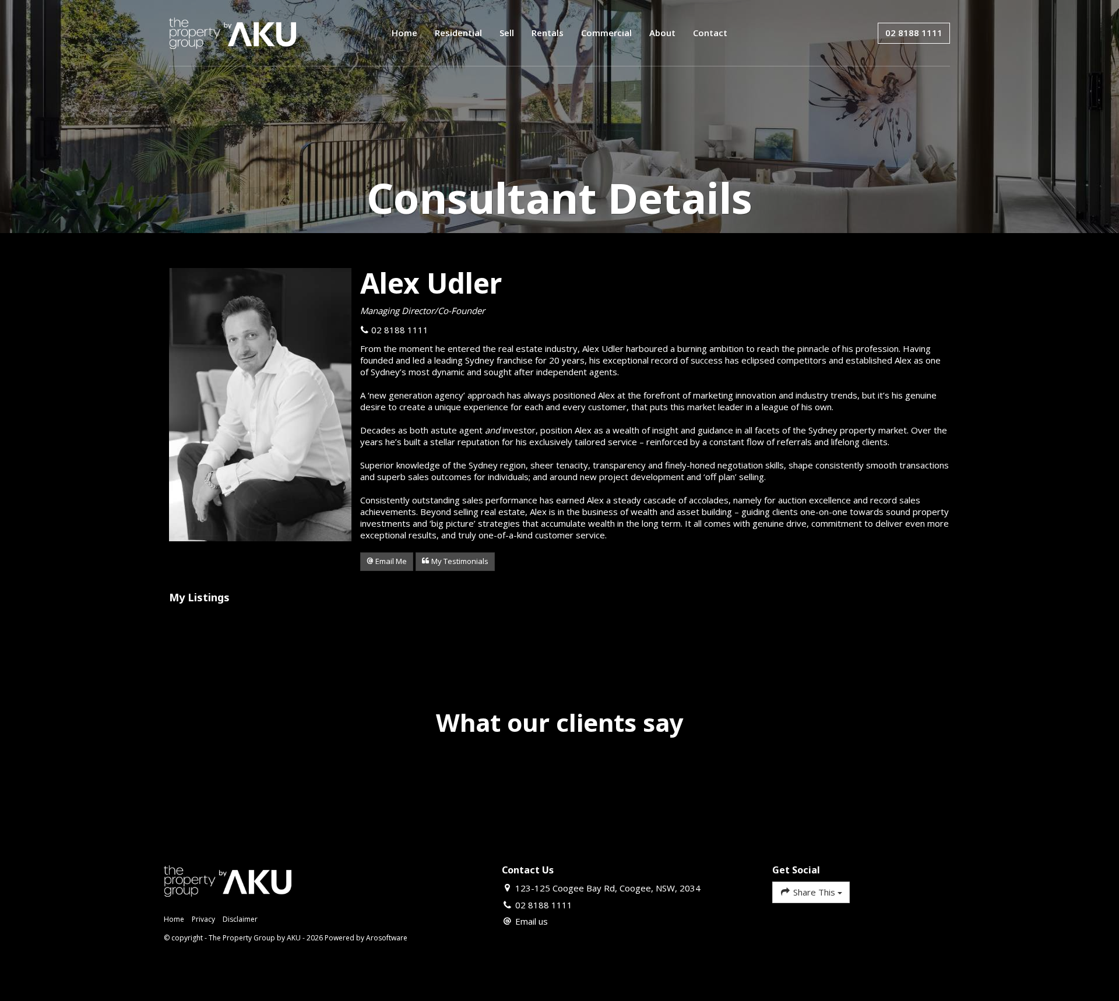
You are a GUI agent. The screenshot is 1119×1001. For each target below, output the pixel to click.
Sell (506, 32)
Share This (814, 892)
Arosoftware (386, 938)
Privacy (203, 919)
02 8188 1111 (913, 32)
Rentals (548, 32)
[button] (386, 561)
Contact (710, 32)
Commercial (606, 32)
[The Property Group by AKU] (232, 32)
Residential (458, 32)
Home (404, 32)
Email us (531, 921)
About (662, 32)
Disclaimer (240, 919)
